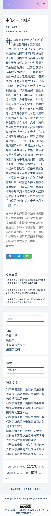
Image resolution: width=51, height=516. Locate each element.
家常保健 (19, 473)
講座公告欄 (13, 349)
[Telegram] (18, 256)
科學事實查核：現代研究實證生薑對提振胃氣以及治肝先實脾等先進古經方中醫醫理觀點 (25, 435)
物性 (34, 472)
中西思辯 (9, 467)
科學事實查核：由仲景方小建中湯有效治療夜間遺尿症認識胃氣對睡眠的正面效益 (25, 407)
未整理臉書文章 (15, 345)
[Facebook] (10, 256)
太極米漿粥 (10, 473)
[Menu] (44, 4)
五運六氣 (15, 467)
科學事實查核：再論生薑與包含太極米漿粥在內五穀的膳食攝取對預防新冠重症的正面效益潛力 (25, 449)
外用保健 (41, 467)
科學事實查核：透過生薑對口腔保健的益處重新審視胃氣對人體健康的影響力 (25, 421)
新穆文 (10, 340)
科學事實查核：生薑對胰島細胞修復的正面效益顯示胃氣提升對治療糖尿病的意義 (25, 393)
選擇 (40, 473)
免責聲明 (27, 489)
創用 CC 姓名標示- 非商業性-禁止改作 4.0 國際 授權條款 (29, 511)
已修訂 (26, 473)
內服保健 (22, 467)
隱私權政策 (15, 489)
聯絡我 (37, 489)
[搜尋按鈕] (42, 319)
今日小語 (11, 335)
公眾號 (32, 466)
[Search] (38, 4)
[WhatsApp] (27, 256)
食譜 (7, 478)
